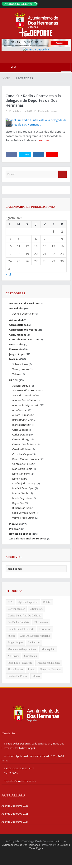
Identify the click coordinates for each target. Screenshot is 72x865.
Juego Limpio (17, 354)
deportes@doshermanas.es (20, 781)
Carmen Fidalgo (21, 439)
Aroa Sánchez (20, 410)
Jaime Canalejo (20, 473)
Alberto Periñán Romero (26, 390)
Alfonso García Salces (24, 400)
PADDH (13, 380)
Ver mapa (28, 748)
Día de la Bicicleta (18, 622)
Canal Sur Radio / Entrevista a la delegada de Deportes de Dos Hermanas (33, 100)
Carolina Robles (21, 449)
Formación (16, 349)
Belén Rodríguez (21, 420)
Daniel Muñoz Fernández (26, 459)
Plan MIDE (15, 524)
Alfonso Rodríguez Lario (25, 405)
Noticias (14, 359)
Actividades (16, 308)
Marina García (20, 493)
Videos (16, 374)
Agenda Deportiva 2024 (15, 821)
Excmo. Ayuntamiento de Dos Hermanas (34, 843)
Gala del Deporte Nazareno (35, 635)
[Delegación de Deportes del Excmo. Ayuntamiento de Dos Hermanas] (36, 713)
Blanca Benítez (20, 424)
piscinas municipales (48, 662)
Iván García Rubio (22, 469)
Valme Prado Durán (23, 517)
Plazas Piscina (15, 669)
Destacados (16, 344)
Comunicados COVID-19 (23, 339)
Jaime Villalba (19, 478)
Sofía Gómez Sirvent (23, 512)
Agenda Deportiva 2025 (15, 813)
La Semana (34, 642)
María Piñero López (23, 488)
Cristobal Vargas (21, 454)
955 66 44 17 (27, 768)
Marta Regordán (21, 498)
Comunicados (17, 334)
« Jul (8, 274)
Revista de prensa (47, 111)
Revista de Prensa (17, 676)
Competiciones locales (23, 329)
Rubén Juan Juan (21, 508)
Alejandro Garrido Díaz (25, 395)
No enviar (13, 656)
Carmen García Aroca (24, 444)
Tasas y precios (20, 369)
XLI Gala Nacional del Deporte (27, 538)
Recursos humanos (50, 669)
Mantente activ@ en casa (22, 649)
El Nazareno (41, 622)
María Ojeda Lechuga (24, 483)
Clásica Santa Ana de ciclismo (24, 615)
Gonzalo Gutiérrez (22, 464)
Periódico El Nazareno (20, 662)
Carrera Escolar (16, 608)
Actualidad (16, 320)
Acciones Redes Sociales (24, 303)
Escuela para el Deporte (21, 629)
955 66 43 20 (11, 768)
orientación (30, 656)
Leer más (43, 140)
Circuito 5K (36, 608)
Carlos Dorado (20, 434)
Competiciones (18, 325)
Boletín (47, 602)
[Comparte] (11, 154)
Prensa (13, 529)
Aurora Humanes (22, 415)
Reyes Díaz (18, 503)
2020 (10, 602)
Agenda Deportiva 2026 (15, 805)
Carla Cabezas (20, 429)
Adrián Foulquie (21, 385)
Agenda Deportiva (22, 313)
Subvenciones (20, 364)
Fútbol (11, 635)
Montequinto (48, 649)
